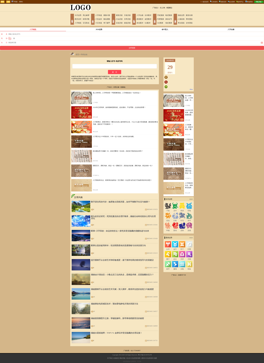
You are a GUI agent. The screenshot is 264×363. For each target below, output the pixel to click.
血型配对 (148, 19)
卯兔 (189, 211)
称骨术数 (86, 19)
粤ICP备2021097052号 (145, 355)
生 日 (4, 42)
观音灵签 (119, 15)
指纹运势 (181, 15)
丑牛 (175, 211)
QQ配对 (147, 23)
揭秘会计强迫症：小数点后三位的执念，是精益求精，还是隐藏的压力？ (122, 275)
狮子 (168, 259)
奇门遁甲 (106, 23)
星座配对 (140, 19)
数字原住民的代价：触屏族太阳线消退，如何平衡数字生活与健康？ (120, 202)
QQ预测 (160, 23)
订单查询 (214, 2)
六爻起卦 (98, 19)
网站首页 (72, 19)
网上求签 (113, 19)
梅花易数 (106, 19)
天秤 (182, 259)
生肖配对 (148, 15)
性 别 (4, 38)
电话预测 (168, 15)
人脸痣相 (181, 19)
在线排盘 (93, 19)
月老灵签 (127, 15)
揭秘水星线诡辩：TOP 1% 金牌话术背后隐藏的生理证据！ (116, 333)
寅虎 (182, 211)
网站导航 (122, 358)
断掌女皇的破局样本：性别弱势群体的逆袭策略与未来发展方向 (118, 245)
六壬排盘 (98, 23)
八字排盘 (98, 15)
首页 (77, 54)
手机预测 (160, 15)
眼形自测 (189, 15)
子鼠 (168, 211)
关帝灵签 (127, 19)
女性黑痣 (189, 23)
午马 (182, 220)
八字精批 (78, 23)
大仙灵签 (119, 19)
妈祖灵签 (127, 23)
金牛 (175, 249)
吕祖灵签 (119, 23)
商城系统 (250, 2)
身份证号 (168, 19)
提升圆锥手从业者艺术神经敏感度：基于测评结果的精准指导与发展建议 (122, 260)
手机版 (15, 1)
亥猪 (189, 230)
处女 (175, 259)
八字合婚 (140, 15)
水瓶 (182, 269)
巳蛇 (175, 220)
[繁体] (21, 1)
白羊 (168, 249)
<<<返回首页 (204, 2)
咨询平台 (240, 2)
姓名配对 (140, 23)
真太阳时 (232, 2)
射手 (168, 269)
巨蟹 (189, 249)
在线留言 (116, 358)
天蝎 (189, 259)
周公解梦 (86, 15)
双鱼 (189, 269)
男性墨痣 (189, 19)
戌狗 (182, 230)
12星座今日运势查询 (147, 358)
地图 (155, 358)
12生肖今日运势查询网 (133, 358)
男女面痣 (181, 23)
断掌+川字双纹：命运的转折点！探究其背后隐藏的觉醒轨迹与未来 (120, 231)
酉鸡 (175, 230)
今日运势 (78, 15)
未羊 (189, 220)
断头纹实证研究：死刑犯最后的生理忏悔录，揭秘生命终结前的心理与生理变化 (123, 217)
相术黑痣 (175, 19)
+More (191, 89)
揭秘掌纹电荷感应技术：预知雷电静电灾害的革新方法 (114, 304)
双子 (182, 249)
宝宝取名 (86, 23)
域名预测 (168, 23)
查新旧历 (223, 2)
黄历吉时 (78, 19)
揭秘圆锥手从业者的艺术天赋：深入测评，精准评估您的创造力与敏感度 (122, 289)
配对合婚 (134, 19)
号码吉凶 (155, 19)
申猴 (168, 230)
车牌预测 (160, 19)
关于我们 (110, 358)
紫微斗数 (106, 15)
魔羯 (175, 269)
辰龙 (168, 220)
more (191, 199)
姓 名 (4, 34)
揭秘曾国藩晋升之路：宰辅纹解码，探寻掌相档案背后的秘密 (117, 318)
